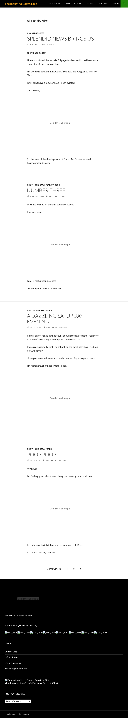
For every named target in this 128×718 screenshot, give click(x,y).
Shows (67, 4)
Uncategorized (35, 33)
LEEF (114, 4)
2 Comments (61, 327)
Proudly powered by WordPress (18, 714)
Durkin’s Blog (11, 651)
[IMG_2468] (62, 632)
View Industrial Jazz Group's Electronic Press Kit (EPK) (31, 683)
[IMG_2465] (100, 632)
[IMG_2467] (36, 632)
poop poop (41, 454)
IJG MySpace (11, 657)
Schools (91, 4)
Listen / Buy (54, 4)
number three (46, 190)
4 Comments (60, 460)
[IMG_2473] (23, 632)
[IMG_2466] (49, 632)
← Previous (54, 569)
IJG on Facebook (13, 663)
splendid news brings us (60, 38)
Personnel (103, 4)
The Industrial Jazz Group (21, 3)
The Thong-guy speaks (39, 185)
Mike (51, 44)
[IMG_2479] (11, 632)
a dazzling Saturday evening (55, 319)
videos (56, 185)
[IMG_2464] (75, 632)
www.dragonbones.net (16, 668)
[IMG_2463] (87, 632)
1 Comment (63, 196)
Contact (78, 4)
